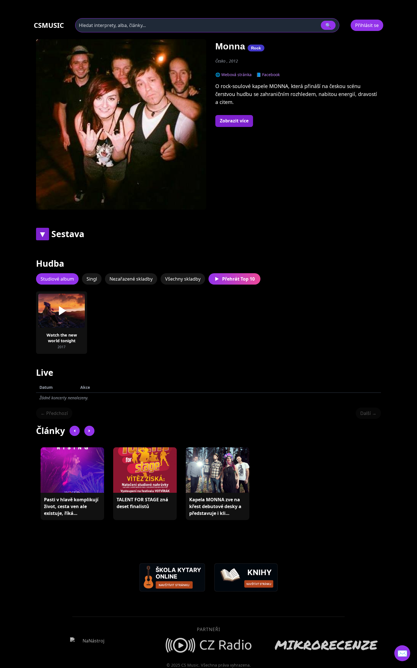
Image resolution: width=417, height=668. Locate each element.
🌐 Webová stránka (233, 74)
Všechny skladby (183, 279)
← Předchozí (54, 413)
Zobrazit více (234, 121)
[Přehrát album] (52, 311)
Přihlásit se (367, 25)
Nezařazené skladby (131, 279)
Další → (368, 413)
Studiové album (57, 279)
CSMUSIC (49, 25)
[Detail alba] (70, 311)
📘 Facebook (268, 74)
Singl (92, 279)
